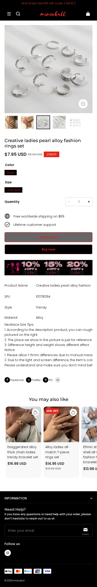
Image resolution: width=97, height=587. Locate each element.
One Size (13, 190)
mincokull (19, 580)
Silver (11, 172)
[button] (9, 13)
